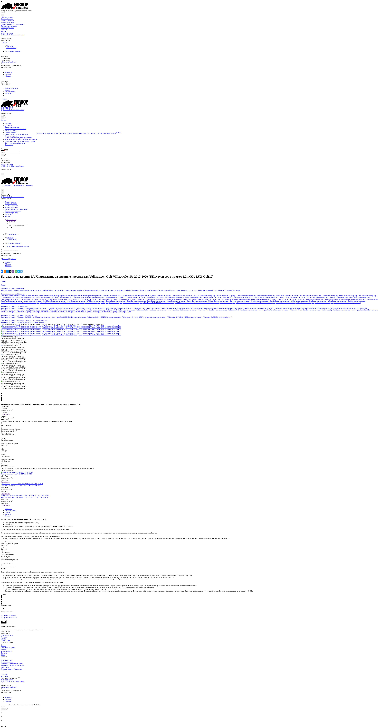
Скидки (3, 639)
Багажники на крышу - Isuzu (333, 296)
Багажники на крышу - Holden (212, 299)
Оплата (7, 512)
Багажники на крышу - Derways (225, 301)
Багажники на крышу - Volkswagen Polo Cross (258, 310)
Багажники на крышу (8, 647)
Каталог (3, 646)
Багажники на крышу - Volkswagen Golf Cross (227, 310)
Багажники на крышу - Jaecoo (329, 303)
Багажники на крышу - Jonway (34, 299)
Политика (4, 674)
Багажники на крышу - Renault (231, 296)
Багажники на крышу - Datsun (121, 301)
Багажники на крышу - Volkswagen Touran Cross (290, 310)
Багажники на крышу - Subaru (352, 299)
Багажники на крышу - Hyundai (280, 297)
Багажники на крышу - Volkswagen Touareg (329, 308)
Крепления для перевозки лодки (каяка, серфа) (113, 290)
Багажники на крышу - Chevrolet (344, 297)
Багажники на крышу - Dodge (260, 297)
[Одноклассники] (5, 271)
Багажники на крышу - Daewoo (166, 296)
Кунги (3, 655)
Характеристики (10, 510)
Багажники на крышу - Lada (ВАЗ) (188, 296)
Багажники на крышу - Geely (197, 297)
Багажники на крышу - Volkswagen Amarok (75, 308)
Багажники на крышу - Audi (250, 296)
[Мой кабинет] (2, 172)
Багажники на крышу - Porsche (132, 299)
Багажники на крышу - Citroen (99, 297)
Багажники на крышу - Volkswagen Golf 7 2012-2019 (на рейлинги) (23, 322)
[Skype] (18, 271)
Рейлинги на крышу (54, 290)
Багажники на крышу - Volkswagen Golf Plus (105, 310)
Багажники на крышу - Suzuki (272, 299)
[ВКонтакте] (2, 271)
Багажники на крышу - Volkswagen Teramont (75, 310)
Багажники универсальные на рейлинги (115, 296)
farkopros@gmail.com (9, 62)
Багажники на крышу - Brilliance (153, 299)
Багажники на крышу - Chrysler (120, 297)
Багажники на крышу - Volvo (252, 299)
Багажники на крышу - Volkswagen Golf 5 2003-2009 (88, 317)
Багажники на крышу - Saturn (332, 299)
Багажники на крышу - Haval (35, 303)
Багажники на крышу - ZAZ (312, 299)
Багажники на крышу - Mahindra (203, 301)
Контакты (4, 637)
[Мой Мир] (7, 271)
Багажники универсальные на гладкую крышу (46, 296)
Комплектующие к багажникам (11, 290)
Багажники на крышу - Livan (271, 303)
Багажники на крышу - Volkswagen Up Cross (321, 310)
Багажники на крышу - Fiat (178, 297)
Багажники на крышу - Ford (34, 297)
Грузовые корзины (91, 290)
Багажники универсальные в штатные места (16, 296)
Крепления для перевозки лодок (12, 664)
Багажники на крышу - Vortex (61, 301)
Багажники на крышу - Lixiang (350, 303)
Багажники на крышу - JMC (352, 296)
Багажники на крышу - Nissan (323, 297)
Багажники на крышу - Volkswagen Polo (187, 308)
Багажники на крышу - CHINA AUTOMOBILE (144, 303)
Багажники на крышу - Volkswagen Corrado (299, 308)
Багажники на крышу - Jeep (302, 301)
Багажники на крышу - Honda (239, 297)
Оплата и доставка (7, 635)
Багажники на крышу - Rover (141, 301)
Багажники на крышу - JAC (173, 299)
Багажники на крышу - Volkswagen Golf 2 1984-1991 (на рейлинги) (209, 317)
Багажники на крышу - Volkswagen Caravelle (167, 310)
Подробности (5, 414)
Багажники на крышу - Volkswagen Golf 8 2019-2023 (169, 317)
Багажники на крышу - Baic (310, 303)
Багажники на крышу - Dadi (245, 301)
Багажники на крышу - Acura (118, 303)
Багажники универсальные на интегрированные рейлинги (82, 296)
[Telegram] (21, 271)
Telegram (8, 74)
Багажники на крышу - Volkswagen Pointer (132, 308)
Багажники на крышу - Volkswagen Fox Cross (197, 310)
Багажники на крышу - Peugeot (92, 299)
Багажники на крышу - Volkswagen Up (90, 312)
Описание (8, 509)
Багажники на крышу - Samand (100, 301)
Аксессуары (165, 290)
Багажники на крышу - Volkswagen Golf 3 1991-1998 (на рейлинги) (129, 317)
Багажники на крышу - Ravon (55, 303)
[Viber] (13, 271)
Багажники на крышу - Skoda (232, 299)
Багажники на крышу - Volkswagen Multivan (244, 308)
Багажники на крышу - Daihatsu (181, 301)
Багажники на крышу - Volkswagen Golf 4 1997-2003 (18, 317)
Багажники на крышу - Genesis (190, 303)
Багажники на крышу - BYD (293, 296)
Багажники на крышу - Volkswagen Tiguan (19, 310)
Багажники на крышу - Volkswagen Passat (215, 308)
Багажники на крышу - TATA (170, 303)
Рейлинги (4, 649)
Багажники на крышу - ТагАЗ (313, 296)
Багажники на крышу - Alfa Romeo (272, 296)
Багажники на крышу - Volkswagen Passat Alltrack (33, 312)
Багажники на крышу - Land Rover (39, 301)
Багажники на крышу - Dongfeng (98, 303)
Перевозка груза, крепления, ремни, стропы (184, 290)
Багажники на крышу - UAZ (80, 301)
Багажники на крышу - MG (284, 301)
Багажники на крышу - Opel (72, 299)
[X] (10, 271)
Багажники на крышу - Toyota (210, 296)
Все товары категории (8, 615)
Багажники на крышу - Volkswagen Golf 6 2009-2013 (53, 317)
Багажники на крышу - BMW (79, 297)
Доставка (8, 514)
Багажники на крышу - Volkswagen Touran (160, 308)
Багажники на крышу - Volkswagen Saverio (46, 308)
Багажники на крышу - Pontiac (265, 301)
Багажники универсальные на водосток (142, 296)
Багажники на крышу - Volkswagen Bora (46, 310)
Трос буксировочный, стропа (209, 290)
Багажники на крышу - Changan (76, 303)
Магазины (4, 676)
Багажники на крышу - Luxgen (211, 303)
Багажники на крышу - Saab (112, 299)
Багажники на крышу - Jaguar (161, 301)
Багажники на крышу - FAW (252, 303)
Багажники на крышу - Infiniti (322, 301)
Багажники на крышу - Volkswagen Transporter (16, 308)
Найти (3, 709)
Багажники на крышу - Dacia (342, 301)
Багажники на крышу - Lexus (18, 301)
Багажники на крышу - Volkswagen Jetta (272, 308)
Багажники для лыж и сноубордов (73, 290)
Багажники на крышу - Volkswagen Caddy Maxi (136, 310)
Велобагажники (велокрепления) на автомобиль (145, 290)
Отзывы (7, 516)
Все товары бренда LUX (9, 617)
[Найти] (2, 15)
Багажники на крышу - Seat (54, 299)
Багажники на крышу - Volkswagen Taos (63, 312)
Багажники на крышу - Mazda (159, 297)
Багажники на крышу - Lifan (14, 299)
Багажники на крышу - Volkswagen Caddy (104, 308)
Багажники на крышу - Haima (15, 297)
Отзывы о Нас (5, 640)
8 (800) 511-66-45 (7, 33)
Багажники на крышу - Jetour (291, 303)
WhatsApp (8, 76)
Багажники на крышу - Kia (140, 297)
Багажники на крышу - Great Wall (218, 297)
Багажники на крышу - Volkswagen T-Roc (117, 312)
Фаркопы (25, 290)
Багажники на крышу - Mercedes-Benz (56, 297)
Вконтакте (8, 72)
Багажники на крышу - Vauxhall (292, 299)
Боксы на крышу (6, 651)
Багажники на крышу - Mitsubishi (302, 297)
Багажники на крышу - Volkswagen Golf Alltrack (352, 310)
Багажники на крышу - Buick (16, 303)
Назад (13, 221)
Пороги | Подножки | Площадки (229, 290)
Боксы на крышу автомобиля (38, 290)
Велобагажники (6, 660)
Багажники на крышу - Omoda (232, 303)
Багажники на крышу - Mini (192, 299)
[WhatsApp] (16, 271)
